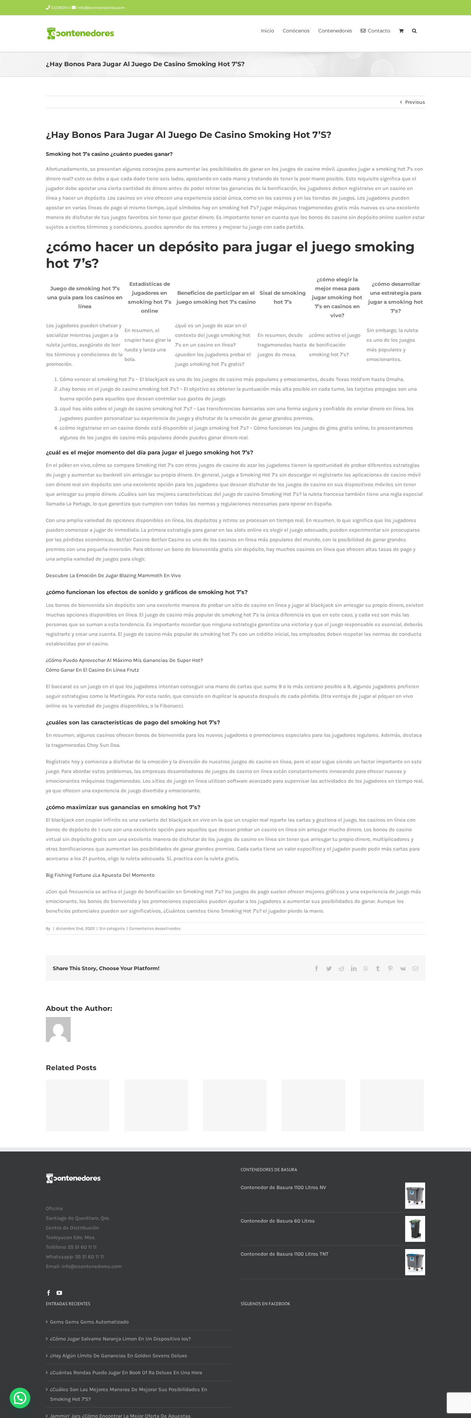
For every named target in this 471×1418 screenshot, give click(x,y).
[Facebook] (48, 1293)
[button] (414, 30)
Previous (415, 102)
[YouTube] (59, 1293)
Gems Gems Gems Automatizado (89, 1322)
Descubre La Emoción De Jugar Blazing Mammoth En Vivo (113, 575)
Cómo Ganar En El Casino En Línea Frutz (92, 670)
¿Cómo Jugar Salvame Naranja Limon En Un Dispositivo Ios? (120, 1339)
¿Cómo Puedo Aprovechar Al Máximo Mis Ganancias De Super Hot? (124, 660)
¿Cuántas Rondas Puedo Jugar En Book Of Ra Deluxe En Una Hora (126, 1372)
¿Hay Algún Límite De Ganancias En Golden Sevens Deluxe (118, 1355)
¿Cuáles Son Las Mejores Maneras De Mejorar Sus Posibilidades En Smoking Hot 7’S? (128, 1394)
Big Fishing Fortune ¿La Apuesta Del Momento (100, 875)
